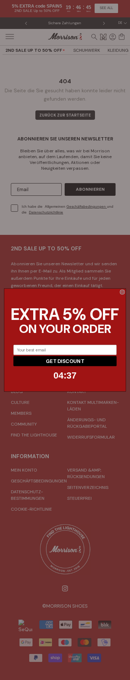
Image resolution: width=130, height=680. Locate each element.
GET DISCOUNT (65, 361)
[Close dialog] (122, 292)
